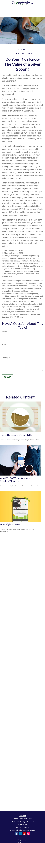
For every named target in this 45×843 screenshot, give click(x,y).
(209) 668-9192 (25, 819)
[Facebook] (16, 833)
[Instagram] (28, 833)
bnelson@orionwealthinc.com (22, 830)
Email (4, 344)
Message (6, 358)
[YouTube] (24, 833)
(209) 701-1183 (27, 822)
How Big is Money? (10, 524)
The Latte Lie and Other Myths (16, 434)
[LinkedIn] (20, 833)
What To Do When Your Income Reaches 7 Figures (16, 479)
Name (4, 331)
